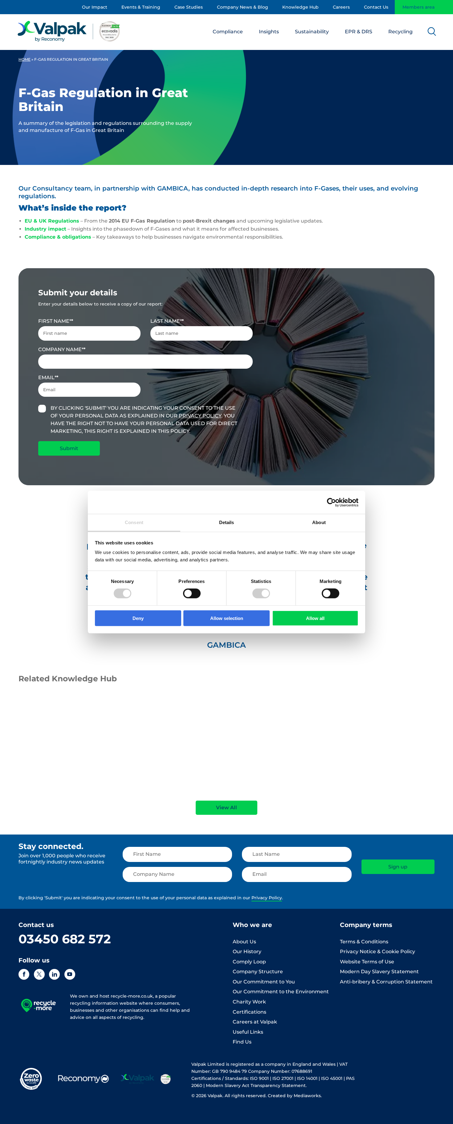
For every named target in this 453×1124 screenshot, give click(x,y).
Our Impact (94, 7)
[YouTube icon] (69, 974)
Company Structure (258, 971)
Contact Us (376, 7)
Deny (138, 618)
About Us (244, 942)
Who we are (252, 925)
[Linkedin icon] (54, 974)
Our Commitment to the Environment (281, 992)
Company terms (366, 925)
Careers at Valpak (255, 1022)
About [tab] (319, 522)
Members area (418, 7)
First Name (54, 321)
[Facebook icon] (23, 974)
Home (24, 59)
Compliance (228, 31)
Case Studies (188, 7)
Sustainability (312, 31)
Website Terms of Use (367, 962)
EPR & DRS (358, 31)
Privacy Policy (200, 416)
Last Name (166, 321)
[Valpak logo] (69, 31)
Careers (341, 7)
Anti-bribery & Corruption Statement (386, 982)
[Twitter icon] (39, 974)
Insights (269, 31)
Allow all (315, 618)
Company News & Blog (242, 7)
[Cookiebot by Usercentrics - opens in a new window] (331, 502)
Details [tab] (226, 522)
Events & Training (140, 7)
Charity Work (249, 1002)
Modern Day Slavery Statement (379, 971)
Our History (247, 951)
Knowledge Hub (300, 7)
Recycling (400, 31)
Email (47, 377)
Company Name (61, 349)
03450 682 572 (64, 938)
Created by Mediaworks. (295, 1095)
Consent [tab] (134, 522)
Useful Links (248, 1032)
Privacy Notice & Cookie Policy (377, 951)
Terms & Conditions (364, 942)
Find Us (242, 1042)
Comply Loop (249, 962)
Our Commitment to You (264, 982)
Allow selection (226, 618)
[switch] (192, 593)
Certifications (249, 1012)
